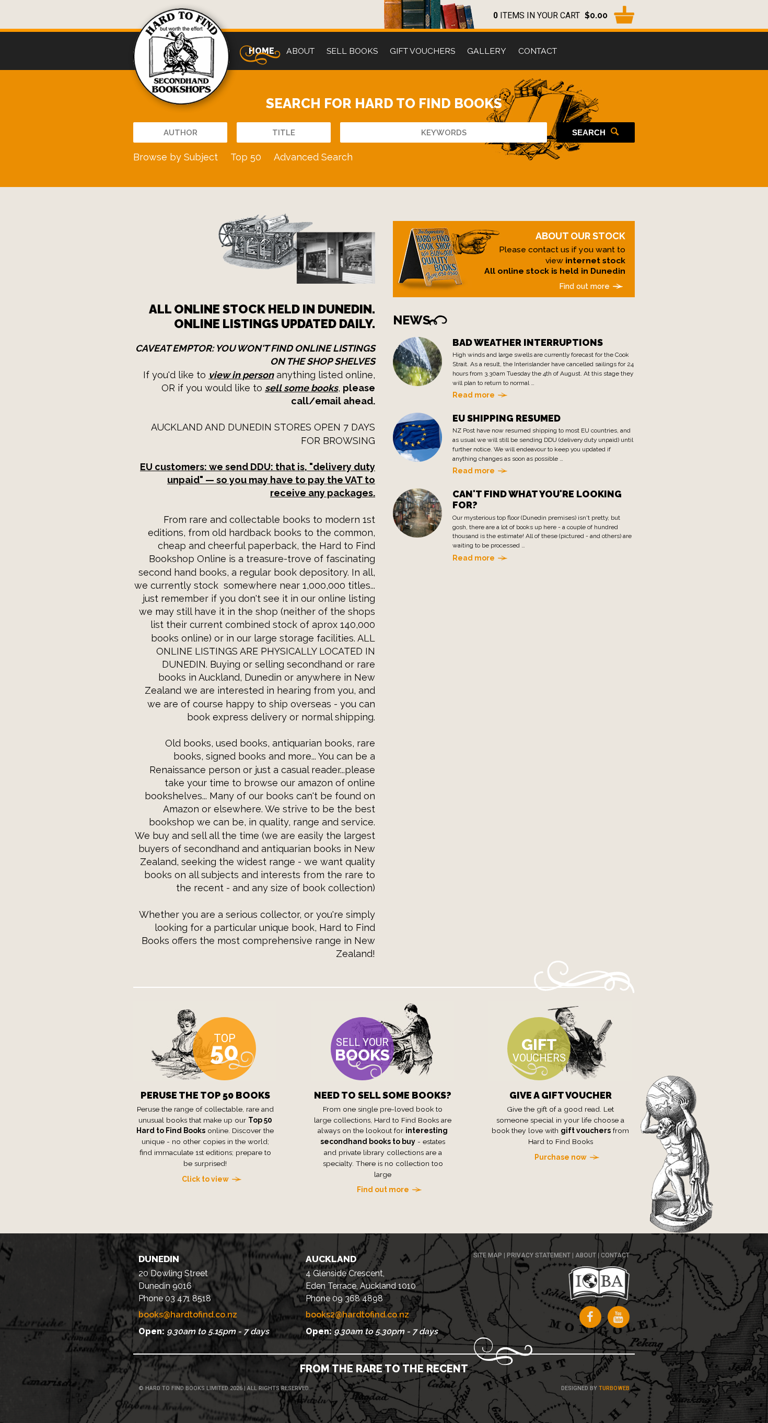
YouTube (619, 1317)
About (300, 51)
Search (589, 132)
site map (487, 1255)
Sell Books (352, 51)
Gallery (486, 51)
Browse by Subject (175, 156)
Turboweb (614, 1388)
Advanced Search (313, 156)
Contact (537, 51)
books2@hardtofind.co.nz (357, 1315)
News (411, 320)
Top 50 (245, 156)
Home (261, 51)
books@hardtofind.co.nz (187, 1315)
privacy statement (539, 1255)
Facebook (590, 1317)
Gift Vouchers (422, 51)
